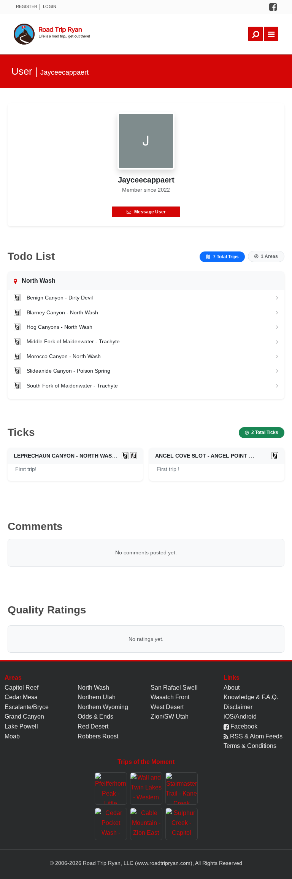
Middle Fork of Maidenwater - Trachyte (73, 341)
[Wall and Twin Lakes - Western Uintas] (146, 788)
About (232, 687)
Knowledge (239, 697)
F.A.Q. (270, 697)
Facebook (243, 726)
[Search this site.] (255, 34)
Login (49, 6)
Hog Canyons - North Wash (59, 327)
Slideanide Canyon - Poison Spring (68, 371)
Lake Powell (21, 726)
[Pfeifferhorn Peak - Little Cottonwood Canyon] (111, 788)
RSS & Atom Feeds (255, 736)
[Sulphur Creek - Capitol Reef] (181, 824)
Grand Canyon (24, 716)
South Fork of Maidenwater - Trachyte (72, 386)
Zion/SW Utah (170, 716)
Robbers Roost (98, 736)
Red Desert (93, 726)
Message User (150, 212)
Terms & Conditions (250, 746)
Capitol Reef (21, 687)
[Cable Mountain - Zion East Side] (146, 824)
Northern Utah (97, 697)
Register (26, 6)
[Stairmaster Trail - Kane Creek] (181, 788)
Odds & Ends (95, 716)
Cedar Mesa (21, 697)
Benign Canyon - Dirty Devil (60, 298)
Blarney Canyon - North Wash (62, 312)
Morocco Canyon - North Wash (64, 356)
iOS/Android (240, 716)
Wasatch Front (170, 697)
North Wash (93, 687)
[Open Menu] (271, 34)
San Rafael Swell (174, 687)
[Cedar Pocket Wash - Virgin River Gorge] (111, 824)
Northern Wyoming (103, 707)
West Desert (167, 707)
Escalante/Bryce (27, 707)
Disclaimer (238, 707)
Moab (12, 736)
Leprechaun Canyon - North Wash (65, 456)
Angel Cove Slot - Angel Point (201, 456)
